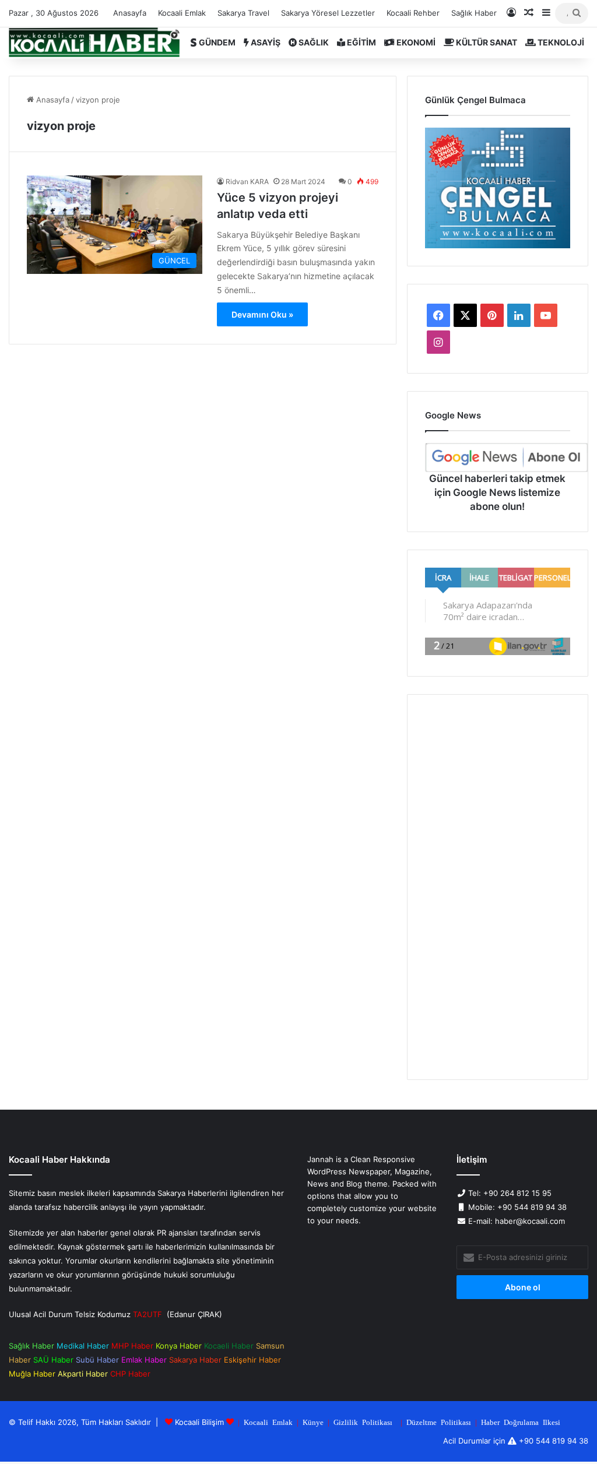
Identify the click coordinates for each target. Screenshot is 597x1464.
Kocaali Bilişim (199, 1422)
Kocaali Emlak (182, 12)
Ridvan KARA (247, 181)
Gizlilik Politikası (362, 1422)
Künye (313, 1422)
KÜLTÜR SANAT (485, 42)
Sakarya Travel (243, 12)
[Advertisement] (497, 887)
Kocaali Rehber (413, 12)
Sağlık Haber (474, 12)
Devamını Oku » (262, 314)
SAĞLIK (313, 42)
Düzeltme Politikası (438, 1422)
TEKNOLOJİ (560, 42)
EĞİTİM (360, 42)
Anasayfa (129, 12)
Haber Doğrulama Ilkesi (520, 1422)
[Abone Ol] (506, 457)
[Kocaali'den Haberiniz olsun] (94, 42)
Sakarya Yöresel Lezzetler (328, 12)
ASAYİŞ (264, 42)
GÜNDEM (216, 42)
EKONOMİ (415, 42)
